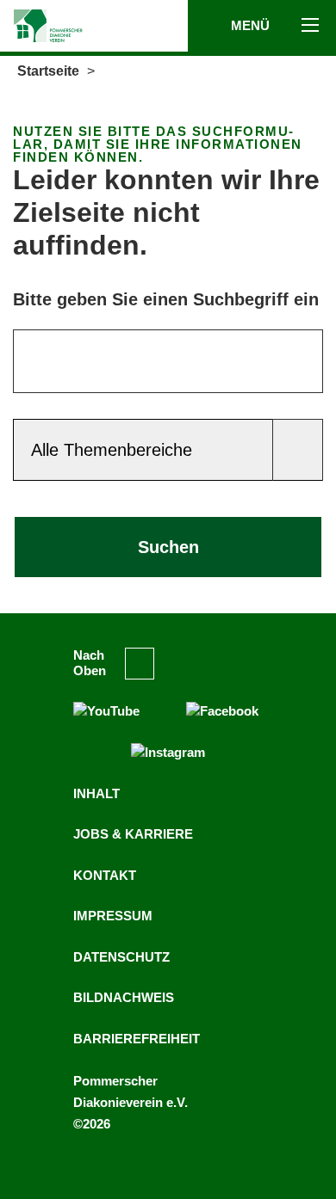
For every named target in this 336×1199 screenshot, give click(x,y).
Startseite (48, 71)
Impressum (112, 915)
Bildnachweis (123, 997)
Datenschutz (121, 957)
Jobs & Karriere (133, 834)
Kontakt (104, 875)
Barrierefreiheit (136, 1038)
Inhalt (96, 793)
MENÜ (252, 25)
